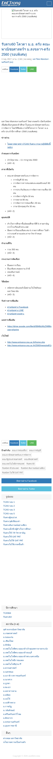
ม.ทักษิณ (7, 645)
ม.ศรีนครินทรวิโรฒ (12, 714)
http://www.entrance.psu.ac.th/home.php (26, 342)
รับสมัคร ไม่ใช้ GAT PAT (12, 473)
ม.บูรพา (6, 683)
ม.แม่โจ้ (6, 699)
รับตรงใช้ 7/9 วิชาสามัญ (14, 533)
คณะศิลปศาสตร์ (31, 459)
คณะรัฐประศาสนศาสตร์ (12, 459)
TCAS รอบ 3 (9, 510)
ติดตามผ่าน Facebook (26, 481)
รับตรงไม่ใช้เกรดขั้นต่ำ (13, 544)
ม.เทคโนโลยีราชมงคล (13, 660)
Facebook (2, 748)
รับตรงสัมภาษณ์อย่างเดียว (15, 525)
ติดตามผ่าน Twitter (26, 489)
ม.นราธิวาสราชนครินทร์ (14, 675)
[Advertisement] (26, 97)
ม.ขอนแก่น (8, 637)
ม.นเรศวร (7, 679)
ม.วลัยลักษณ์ (9, 710)
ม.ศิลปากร (8, 718)
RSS (10, 748)
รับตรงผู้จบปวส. (10, 517)
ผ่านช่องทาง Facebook (17, 307)
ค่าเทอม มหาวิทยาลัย (12, 738)
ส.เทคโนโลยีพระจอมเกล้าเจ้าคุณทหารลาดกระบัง (25, 649)
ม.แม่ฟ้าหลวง (9, 702)
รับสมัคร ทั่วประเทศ (10, 468)
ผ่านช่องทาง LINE (15, 310)
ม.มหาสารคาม (9, 691)
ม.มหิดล (6, 695)
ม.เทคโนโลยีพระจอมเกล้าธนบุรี (17, 652)
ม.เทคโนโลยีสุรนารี (12, 664)
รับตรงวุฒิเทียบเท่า (11, 521)
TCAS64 (7, 613)
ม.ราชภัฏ (7, 706)
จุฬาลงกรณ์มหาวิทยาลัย (14, 629)
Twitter (6, 748)
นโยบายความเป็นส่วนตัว (14, 742)
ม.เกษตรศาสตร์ (10, 633)
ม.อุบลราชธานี (10, 726)
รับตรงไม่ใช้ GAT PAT (13, 540)
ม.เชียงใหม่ (8, 641)
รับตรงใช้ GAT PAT (12, 536)
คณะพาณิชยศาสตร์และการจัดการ (16, 455)
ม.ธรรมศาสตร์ (9, 668)
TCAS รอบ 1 (9, 502)
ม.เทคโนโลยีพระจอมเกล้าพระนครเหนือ (21, 656)
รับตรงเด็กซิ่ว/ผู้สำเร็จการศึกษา (17, 529)
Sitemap (13, 748)
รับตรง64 (7, 617)
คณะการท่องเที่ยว (19, 450)
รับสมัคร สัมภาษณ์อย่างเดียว (33, 468)
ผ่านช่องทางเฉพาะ (15, 314)
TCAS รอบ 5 (9, 513)
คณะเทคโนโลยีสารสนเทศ (13, 464)
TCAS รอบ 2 (9, 506)
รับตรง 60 (30, 464)
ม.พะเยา (7, 687)
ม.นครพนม (8, 672)
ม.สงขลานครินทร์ (11, 722)
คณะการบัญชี (35, 450)
